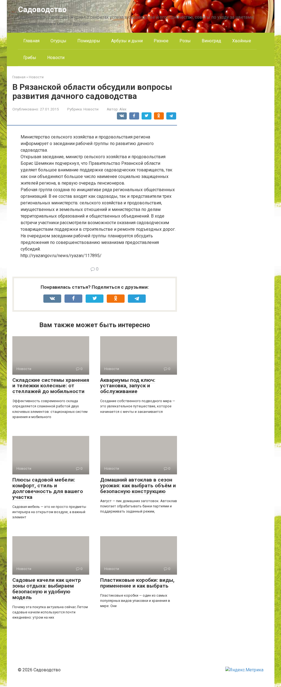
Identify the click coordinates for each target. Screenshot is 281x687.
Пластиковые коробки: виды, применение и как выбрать (137, 583)
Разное (161, 40)
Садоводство (42, 9)
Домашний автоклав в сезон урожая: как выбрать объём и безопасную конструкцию (138, 485)
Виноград (211, 40)
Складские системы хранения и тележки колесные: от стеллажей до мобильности (50, 386)
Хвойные (241, 40)
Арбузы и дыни (127, 40)
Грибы (29, 57)
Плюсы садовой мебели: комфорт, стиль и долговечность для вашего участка (47, 488)
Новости (55, 57)
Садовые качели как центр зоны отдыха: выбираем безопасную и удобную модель (46, 588)
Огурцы (58, 40)
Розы (185, 40)
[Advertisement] (228, 156)
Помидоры (88, 40)
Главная (31, 40)
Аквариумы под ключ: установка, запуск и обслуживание (127, 386)
